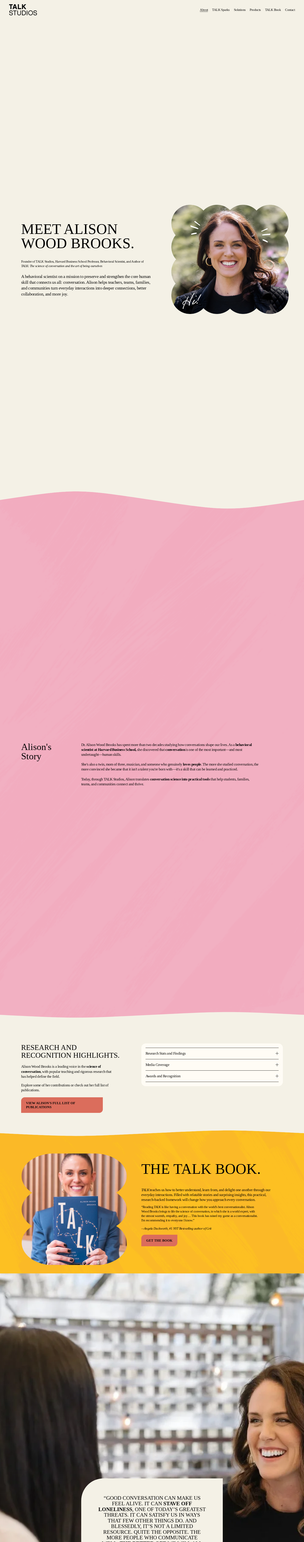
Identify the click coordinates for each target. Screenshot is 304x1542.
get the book (159, 1240)
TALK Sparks (220, 10)
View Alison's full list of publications (50, 1105)
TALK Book (273, 10)
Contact (290, 10)
